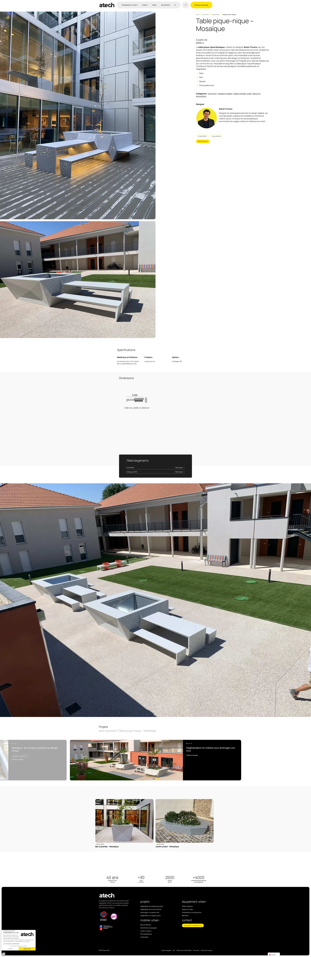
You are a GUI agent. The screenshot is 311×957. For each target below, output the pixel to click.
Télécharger (179, 467)
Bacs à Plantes (100, 844)
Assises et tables (215, 14)
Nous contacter (216, 136)
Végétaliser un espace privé (20, 756)
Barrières (185, 915)
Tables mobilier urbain (242, 93)
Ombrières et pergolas (148, 928)
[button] (2, 600)
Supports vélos (187, 909)
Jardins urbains (160, 844)
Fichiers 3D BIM (202, 136)
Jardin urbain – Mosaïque (167, 846)
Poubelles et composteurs (191, 912)
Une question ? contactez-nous (193, 925)
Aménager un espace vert (149, 912)
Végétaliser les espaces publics (151, 906)
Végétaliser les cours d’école (150, 909)
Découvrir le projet (18, 759)
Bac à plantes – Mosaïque (107, 846)
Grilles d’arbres (187, 906)
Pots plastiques (146, 934)
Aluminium (212, 93)
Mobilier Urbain (205, 14)
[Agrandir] (153, 14)
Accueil (197, 14)
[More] (174, 5)
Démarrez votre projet (201, 5)
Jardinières (144, 937)
